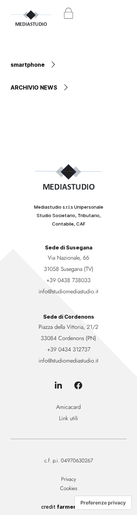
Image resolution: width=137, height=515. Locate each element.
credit (68, 506)
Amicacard (68, 407)
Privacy (68, 479)
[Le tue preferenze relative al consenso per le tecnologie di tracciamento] (103, 502)
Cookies (68, 488)
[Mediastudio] (31, 14)
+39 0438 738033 (68, 280)
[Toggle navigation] (121, 13)
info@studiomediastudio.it (68, 291)
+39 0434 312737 (68, 349)
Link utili (68, 418)
